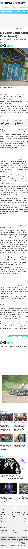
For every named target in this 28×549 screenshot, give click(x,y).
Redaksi (13, 530)
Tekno (12, 518)
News (14, 8)
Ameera (2, 512)
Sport (24, 516)
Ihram (5, 28)
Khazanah (2, 514)
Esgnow (2, 521)
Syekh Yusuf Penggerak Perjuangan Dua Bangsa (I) (5, 122)
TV (0, 523)
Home (1, 28)
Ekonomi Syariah (15, 512)
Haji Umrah (5, 8)
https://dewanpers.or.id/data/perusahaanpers (12, 540)
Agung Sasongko (7, 42)
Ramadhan (14, 523)
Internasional (3, 518)
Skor (24, 512)
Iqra (12, 514)
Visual (12, 521)
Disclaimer (2, 532)
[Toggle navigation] (1, 3)
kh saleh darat (4, 346)
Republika (3, 11)
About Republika (4, 530)
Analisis (13, 516)
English (24, 521)
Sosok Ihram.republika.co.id (14, 28)
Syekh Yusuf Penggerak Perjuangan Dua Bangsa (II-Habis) (19, 122)
